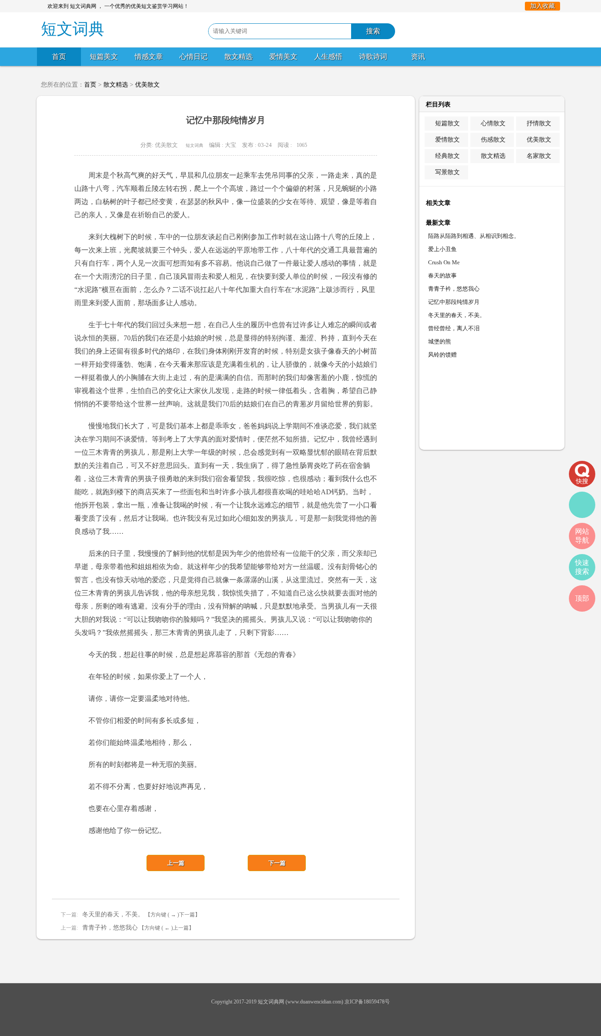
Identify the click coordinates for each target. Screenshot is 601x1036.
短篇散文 (447, 123)
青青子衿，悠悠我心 (110, 927)
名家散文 (539, 156)
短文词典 (194, 145)
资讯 (418, 56)
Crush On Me (444, 262)
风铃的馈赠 (442, 354)
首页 (59, 56)
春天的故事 (442, 275)
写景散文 (447, 172)
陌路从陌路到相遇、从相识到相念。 (474, 236)
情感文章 (149, 56)
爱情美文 (283, 56)
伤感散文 (493, 139)
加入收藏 (542, 6)
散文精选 (238, 56)
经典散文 (447, 156)
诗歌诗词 (373, 56)
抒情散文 (539, 123)
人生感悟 (328, 56)
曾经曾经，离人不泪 (454, 328)
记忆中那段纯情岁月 (454, 302)
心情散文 (493, 123)
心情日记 (194, 56)
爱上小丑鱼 (442, 249)
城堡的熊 (439, 341)
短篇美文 (104, 56)
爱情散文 (447, 139)
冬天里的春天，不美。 (113, 914)
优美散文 (147, 84)
